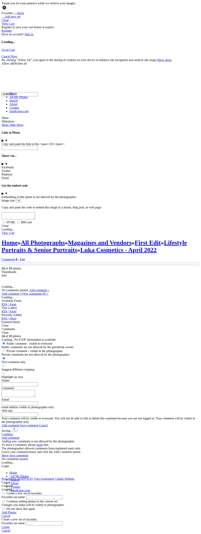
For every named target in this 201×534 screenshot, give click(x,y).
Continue (7, 434)
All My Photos (18, 97)
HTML (10, 222)
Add (22, 259)
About (13, 104)
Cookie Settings (64, 478)
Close (5, 20)
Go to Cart (8, 49)
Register (7, 30)
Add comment (11, 425)
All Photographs (43, 242)
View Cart (8, 23)
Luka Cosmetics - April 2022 (118, 249)
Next (14, 56)
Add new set (11, 16)
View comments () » (35, 293)
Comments (9, 259)
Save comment (29, 425)
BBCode (26, 222)
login (40, 444)
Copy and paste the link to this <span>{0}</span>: (33, 144)
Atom (12, 304)
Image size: (9, 200)
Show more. (164, 60)
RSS (5, 304)
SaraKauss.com (19, 111)
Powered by (17, 478)
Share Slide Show (13, 125)
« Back (19, 13)
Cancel (43, 425)
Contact (14, 107)
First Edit (148, 242)
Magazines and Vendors (100, 242)
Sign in (29, 34)
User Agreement (44, 478)
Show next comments (15, 455)
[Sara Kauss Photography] (5, 58)
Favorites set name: (14, 497)
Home (13, 93)
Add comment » (39, 290)
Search (13, 100)
